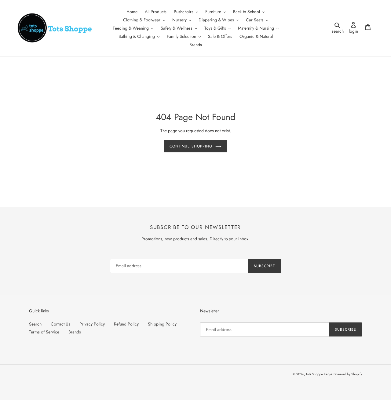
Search (35, 324)
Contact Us (60, 324)
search (338, 28)
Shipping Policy (162, 324)
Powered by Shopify (348, 374)
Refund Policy (126, 324)
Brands (74, 332)
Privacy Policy (92, 324)
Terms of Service (44, 332)
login (355, 28)
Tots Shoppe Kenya (319, 374)
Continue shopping (191, 146)
